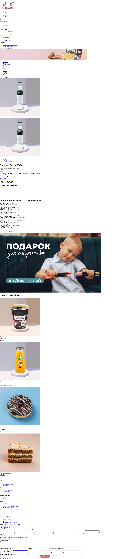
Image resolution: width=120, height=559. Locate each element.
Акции (4, 12)
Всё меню (5, 25)
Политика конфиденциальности (10, 506)
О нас (4, 11)
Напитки (5, 74)
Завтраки (5, 72)
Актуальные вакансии (8, 39)
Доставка (5, 15)
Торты (4, 63)
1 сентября (5, 62)
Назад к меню (3, 178)
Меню (4, 159)
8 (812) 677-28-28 (4, 21)
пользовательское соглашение (54, 554)
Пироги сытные (6, 65)
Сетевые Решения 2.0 (6, 526)
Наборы (5, 68)
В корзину (2, 429)
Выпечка (5, 69)
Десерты (5, 67)
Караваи (5, 71)
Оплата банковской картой (9, 46)
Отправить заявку (5, 539)
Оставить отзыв (6, 40)
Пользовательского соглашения (20, 537)
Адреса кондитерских (8, 31)
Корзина (2, 20)
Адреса (4, 13)
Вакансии (5, 16)
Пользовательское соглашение (10, 45)
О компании (6, 37)
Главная (5, 157)
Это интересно (6, 492)
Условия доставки (7, 26)
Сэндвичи (5, 73)
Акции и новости (7, 32)
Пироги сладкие (6, 64)
